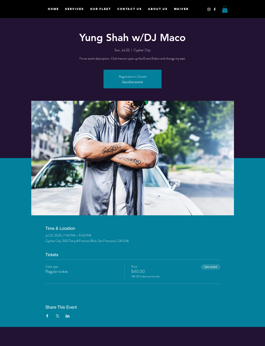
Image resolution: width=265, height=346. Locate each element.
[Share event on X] (57, 316)
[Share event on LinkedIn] (68, 316)
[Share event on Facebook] (47, 316)
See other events (132, 81)
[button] (225, 9)
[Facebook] (215, 9)
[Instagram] (209, 9)
